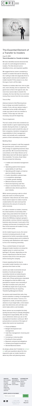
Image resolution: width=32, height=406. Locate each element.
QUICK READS (15, 384)
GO (25, 396)
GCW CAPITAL (23, 380)
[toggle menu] (17, 3)
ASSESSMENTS (15, 380)
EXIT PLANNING (7, 380)
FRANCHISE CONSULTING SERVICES (7, 389)
